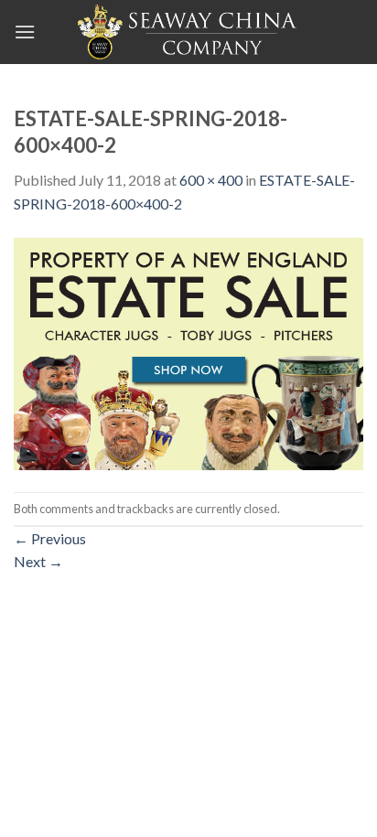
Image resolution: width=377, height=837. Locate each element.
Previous (50, 538)
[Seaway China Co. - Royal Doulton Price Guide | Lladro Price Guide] (188, 32)
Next (38, 561)
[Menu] (25, 31)
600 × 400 (210, 179)
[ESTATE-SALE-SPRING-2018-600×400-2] (188, 351)
